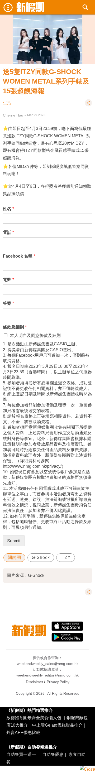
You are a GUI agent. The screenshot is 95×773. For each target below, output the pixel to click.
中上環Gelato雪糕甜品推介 (57, 725)
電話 (8, 232)
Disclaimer (34, 682)
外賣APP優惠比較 (23, 732)
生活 (7, 102)
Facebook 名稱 (19, 256)
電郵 (8, 279)
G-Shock (41, 557)
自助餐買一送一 (21, 754)
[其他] (88, 105)
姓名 (8, 208)
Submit (13, 540)
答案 (8, 303)
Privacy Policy (58, 682)
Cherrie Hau (13, 115)
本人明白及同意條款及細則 (35, 335)
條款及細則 (15, 327)
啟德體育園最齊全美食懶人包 (33, 717)
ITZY (65, 557)
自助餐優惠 (52, 754)
